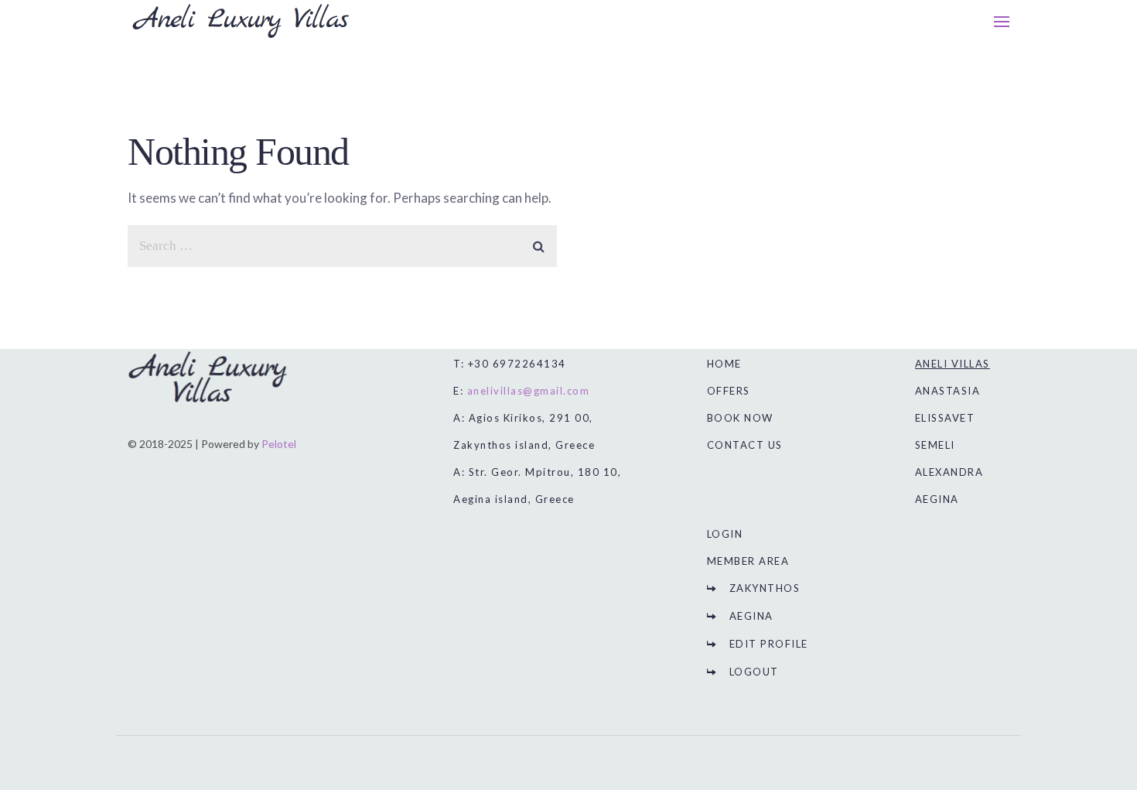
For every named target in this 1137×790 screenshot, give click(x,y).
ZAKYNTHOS (765, 588)
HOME (724, 363)
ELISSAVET (945, 418)
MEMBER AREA (748, 561)
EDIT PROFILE (768, 644)
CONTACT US (745, 445)
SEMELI (935, 445)
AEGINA (751, 616)
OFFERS (728, 391)
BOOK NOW (740, 418)
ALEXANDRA (949, 472)
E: (521, 391)
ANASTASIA (948, 391)
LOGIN (725, 534)
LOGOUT (754, 671)
